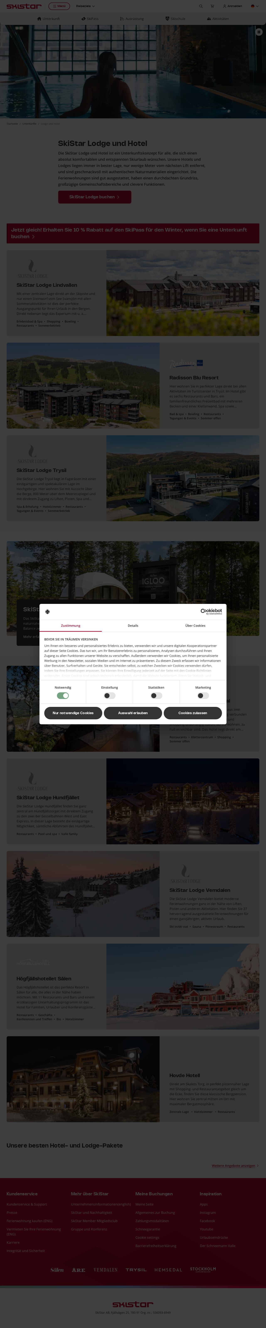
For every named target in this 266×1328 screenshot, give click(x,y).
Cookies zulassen (193, 713)
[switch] (110, 695)
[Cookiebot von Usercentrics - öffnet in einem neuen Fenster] (204, 612)
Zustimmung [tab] (70, 625)
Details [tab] (133, 625)
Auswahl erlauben (133, 713)
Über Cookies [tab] (195, 625)
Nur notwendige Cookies (73, 713)
